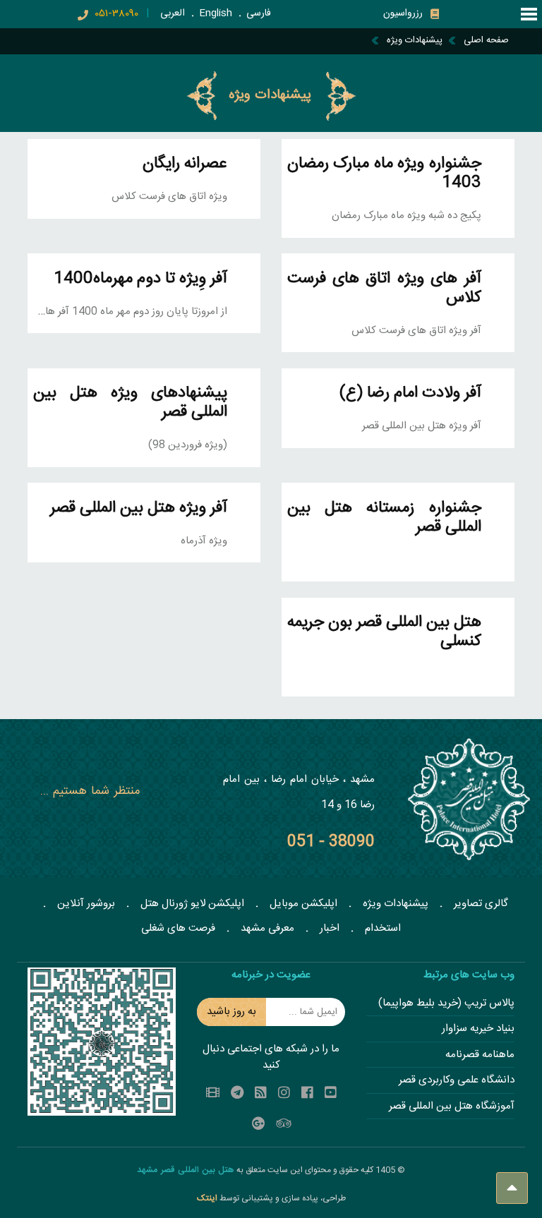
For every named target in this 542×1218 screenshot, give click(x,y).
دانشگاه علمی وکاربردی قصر (456, 1081)
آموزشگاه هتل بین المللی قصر (451, 1107)
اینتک (208, 1198)
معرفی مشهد (267, 928)
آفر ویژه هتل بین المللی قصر (138, 508)
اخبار (329, 928)
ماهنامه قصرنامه (479, 1055)
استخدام (383, 928)
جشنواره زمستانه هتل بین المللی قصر (384, 518)
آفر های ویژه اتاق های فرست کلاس (384, 288)
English (215, 13)
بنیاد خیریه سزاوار (478, 1029)
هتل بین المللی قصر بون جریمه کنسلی (384, 632)
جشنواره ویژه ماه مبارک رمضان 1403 (384, 173)
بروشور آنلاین (86, 903)
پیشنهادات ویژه (395, 903)
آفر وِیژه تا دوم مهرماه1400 (140, 279)
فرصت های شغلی (178, 928)
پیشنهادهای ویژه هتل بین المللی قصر (130, 403)
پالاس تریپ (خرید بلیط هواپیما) (446, 1004)
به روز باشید (231, 1011)
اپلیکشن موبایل (303, 903)
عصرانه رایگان (185, 164)
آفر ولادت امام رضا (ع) (410, 393)
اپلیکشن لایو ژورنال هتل (192, 903)
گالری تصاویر (481, 903)
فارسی (258, 13)
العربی (172, 13)
